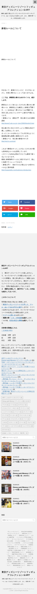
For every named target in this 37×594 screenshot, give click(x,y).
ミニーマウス (28, 426)
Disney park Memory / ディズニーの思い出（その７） (23, 502)
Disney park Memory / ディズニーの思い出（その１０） (23, 461)
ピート (22, 422)
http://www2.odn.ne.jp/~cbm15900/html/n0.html (17, 123)
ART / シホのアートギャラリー (12, 358)
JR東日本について (26, 533)
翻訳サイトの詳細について (25, 559)
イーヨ (13, 404)
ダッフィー (27, 412)
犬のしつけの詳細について (24, 556)
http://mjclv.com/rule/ (8, 141)
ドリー (26, 419)
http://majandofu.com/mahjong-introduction (16, 170)
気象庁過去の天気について (19, 554)
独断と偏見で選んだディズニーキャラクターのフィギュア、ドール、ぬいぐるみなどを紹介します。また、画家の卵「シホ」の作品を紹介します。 (18, 581)
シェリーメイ (7, 412)
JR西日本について (24, 535)
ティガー (13, 415)
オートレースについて (18, 539)
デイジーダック (24, 415)
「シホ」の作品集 (15, 318)
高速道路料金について (19, 565)
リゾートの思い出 (9, 315)
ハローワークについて (20, 544)
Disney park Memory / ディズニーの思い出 (16, 360)
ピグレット (13, 422)
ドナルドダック (15, 419)
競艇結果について (24, 558)
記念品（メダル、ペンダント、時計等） (14, 433)
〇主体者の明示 (7, 330)
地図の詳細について (26, 546)
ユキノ (10, 227)
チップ (5, 415)
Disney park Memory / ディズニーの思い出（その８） (23, 488)
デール (5, 419)
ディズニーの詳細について (22, 541)
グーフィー (25, 408)
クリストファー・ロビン (10, 408)
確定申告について (12, 558)
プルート (30, 422)
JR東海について (12, 535)
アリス (5, 404)
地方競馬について (13, 548)
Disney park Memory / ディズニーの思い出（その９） (23, 475)
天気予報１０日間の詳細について (16, 550)
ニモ (4, 422)
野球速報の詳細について (18, 563)
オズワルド (22, 404)
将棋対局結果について (18, 552)
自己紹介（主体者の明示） (14, 561)
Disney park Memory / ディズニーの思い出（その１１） (23, 447)
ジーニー (17, 412)
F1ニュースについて (13, 531)
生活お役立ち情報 (15, 320)
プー (4, 426)
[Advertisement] (18, 44)
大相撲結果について (26, 548)
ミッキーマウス (15, 426)
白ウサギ (5, 429)
